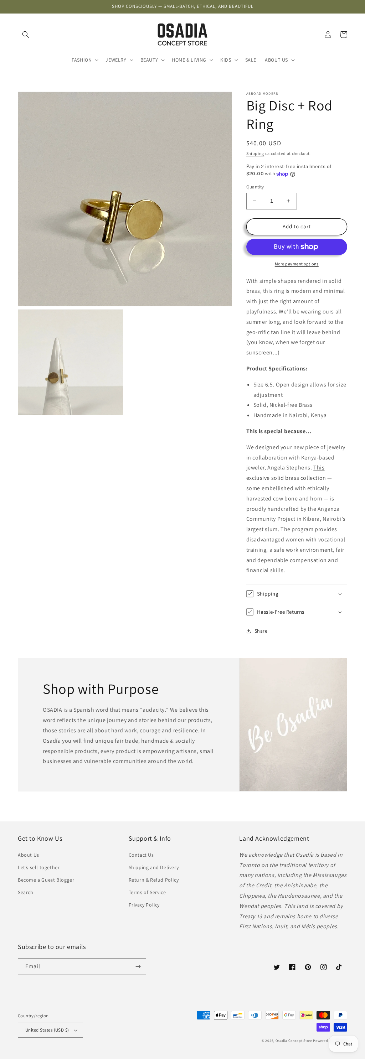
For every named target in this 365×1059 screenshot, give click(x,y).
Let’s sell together (39, 867)
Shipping (255, 153)
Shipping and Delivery (154, 867)
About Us (28, 855)
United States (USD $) (47, 1030)
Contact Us (141, 855)
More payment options (297, 263)
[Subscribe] (138, 966)
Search (26, 892)
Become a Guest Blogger (46, 880)
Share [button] (261, 631)
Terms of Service (147, 892)
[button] (26, 34)
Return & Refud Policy (154, 880)
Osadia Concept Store (294, 1040)
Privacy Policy (144, 905)
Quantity (255, 187)
